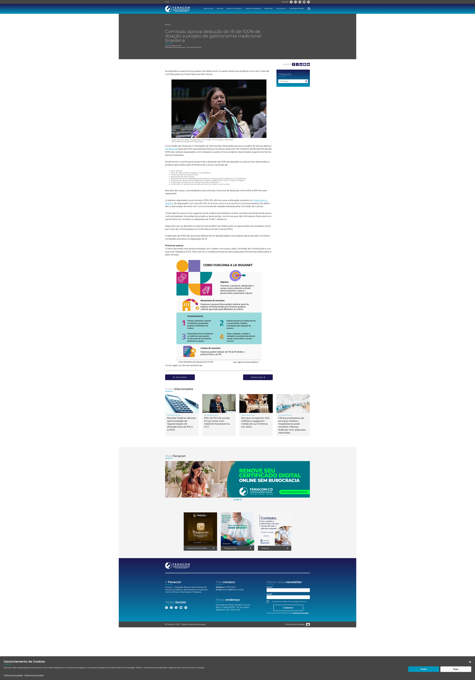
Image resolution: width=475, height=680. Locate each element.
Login (167, 2)
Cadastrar (288, 608)
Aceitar (424, 669)
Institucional (208, 8)
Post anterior (181, 377)
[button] (470, 662)
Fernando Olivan (180, 47)
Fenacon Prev (231, 548)
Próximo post (256, 377)
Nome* (270, 587)
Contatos (285, 2)
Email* (269, 594)
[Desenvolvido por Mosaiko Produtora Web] (308, 624)
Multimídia (268, 8)
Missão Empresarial (253, 8)
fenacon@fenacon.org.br (233, 590)
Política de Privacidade (125, 668)
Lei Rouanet (171, 149)
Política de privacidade (13, 675)
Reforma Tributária (234, 8)
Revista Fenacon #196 (196, 548)
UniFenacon (281, 8)
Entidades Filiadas (297, 8)
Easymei (265, 548)
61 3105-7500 (230, 587)
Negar (455, 669)
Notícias (220, 8)
